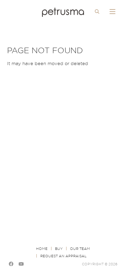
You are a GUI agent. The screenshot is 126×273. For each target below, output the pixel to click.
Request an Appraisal (63, 256)
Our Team (80, 248)
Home (42, 248)
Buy (59, 248)
